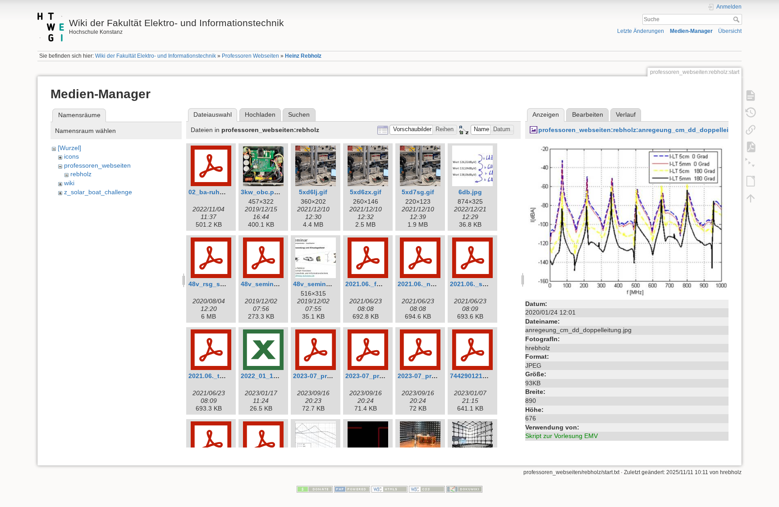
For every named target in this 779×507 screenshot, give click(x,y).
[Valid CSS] (427, 488)
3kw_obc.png (261, 192)
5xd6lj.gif (313, 192)
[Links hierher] (750, 129)
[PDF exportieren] (750, 146)
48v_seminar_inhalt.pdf (277, 284)
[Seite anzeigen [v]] (750, 95)
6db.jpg (470, 192)
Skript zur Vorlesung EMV (561, 435)
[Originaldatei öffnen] (627, 219)
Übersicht (730, 31)
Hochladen (260, 114)
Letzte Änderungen (640, 31)
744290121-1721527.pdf (486, 375)
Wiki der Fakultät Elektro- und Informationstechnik (155, 56)
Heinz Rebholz (303, 56)
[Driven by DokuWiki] (464, 488)
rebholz (81, 174)
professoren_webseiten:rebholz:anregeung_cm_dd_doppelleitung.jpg (646, 129)
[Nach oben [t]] (750, 198)
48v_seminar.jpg (318, 284)
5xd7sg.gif (418, 192)
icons (71, 156)
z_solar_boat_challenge (98, 192)
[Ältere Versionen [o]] (750, 112)
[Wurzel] (69, 147)
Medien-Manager (691, 31)
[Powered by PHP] (352, 488)
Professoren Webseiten (250, 56)
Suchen (299, 114)
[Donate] (315, 488)
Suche (737, 19)
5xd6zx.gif (365, 192)
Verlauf (626, 114)
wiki (69, 183)
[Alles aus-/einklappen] (750, 164)
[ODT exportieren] (750, 181)
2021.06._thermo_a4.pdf (225, 375)
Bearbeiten (587, 114)
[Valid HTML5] (389, 488)
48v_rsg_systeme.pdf (221, 284)
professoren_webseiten (97, 165)
